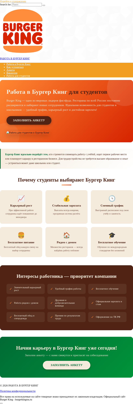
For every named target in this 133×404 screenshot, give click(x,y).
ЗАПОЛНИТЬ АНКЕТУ (29, 120)
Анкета (10, 70)
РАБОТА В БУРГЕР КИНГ (15, 58)
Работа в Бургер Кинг (18, 64)
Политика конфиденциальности (18, 391)
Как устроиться (15, 67)
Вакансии (11, 72)
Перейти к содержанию (13, 1)
